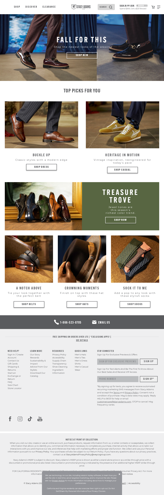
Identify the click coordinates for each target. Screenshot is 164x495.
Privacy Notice (58, 481)
